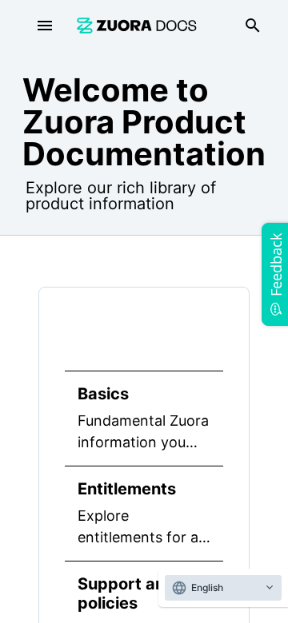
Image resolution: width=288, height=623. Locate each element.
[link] (137, 25)
